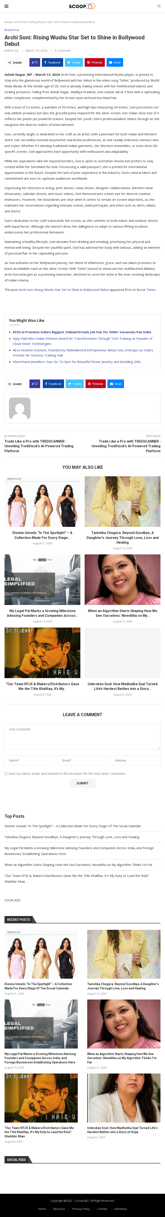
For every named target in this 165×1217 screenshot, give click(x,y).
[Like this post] (36, 62)
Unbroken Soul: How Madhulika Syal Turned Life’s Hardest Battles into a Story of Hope (122, 1130)
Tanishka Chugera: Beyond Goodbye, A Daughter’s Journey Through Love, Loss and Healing (123, 537)
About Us (59, 1209)
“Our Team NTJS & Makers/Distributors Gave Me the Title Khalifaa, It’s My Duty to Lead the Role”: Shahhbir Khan (39, 1132)
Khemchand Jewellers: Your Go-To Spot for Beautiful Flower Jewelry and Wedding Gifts (77, 361)
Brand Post (12, 30)
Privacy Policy (81, 1209)
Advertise (121, 1209)
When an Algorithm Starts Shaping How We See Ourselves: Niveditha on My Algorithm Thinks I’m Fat (78, 864)
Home (8, 22)
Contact (102, 1209)
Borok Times (146, 289)
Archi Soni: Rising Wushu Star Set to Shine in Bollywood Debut (64, 289)
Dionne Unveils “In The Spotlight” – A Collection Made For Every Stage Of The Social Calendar (73, 826)
